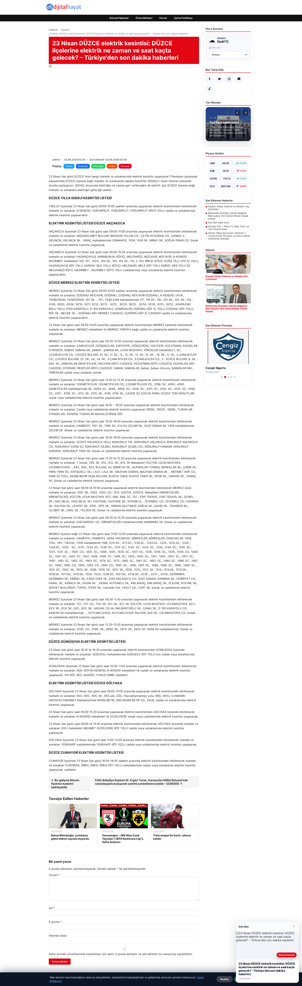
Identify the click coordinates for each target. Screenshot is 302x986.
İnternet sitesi (58, 935)
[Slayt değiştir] (222, 377)
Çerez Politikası (183, 17)
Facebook (83, 166)
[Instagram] (229, 79)
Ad (52, 908)
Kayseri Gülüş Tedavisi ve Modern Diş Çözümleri (228, 208)
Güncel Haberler (119, 17)
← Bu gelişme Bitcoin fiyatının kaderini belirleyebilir (65, 783)
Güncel (65, 29)
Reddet (224, 979)
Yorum (54, 875)
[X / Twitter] (219, 79)
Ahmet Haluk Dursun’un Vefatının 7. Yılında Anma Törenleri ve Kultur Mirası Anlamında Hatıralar (229, 236)
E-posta (55, 922)
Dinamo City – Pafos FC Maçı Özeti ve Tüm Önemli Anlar (228, 228)
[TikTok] (210, 89)
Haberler (53, 29)
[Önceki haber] (238, 113)
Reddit (112, 166)
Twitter (69, 166)
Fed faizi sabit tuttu (218, 222)
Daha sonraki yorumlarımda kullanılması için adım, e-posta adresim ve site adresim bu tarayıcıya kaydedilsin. (121, 954)
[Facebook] (210, 79)
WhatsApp (98, 166)
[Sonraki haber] (245, 113)
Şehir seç (215, 47)
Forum (163, 17)
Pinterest (125, 166)
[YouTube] (239, 79)
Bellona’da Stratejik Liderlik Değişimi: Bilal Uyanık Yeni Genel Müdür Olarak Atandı (228, 216)
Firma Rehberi (144, 17)
